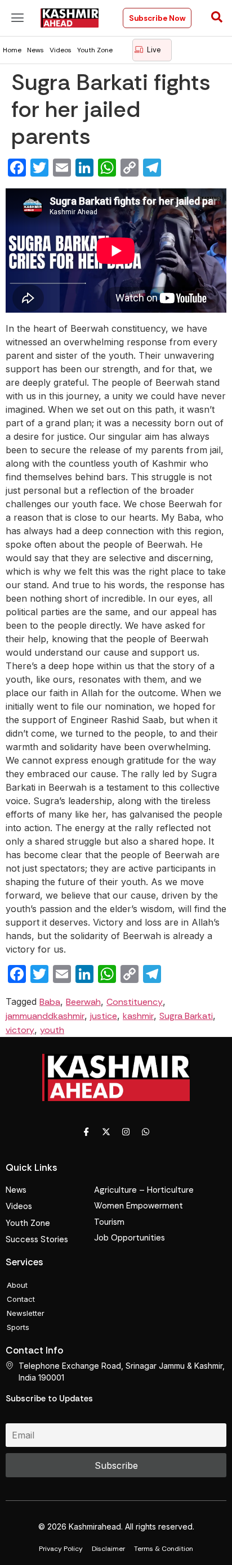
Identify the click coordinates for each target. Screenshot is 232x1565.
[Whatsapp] (145, 1132)
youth (52, 1030)
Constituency (134, 1002)
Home (12, 50)
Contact (21, 1299)
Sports (18, 1327)
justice (103, 1016)
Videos (61, 50)
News (35, 50)
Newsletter (25, 1313)
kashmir (138, 1016)
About (17, 1284)
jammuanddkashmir (45, 1016)
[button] (17, 18)
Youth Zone (95, 50)
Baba (49, 1002)
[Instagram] (126, 1132)
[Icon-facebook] (86, 1132)
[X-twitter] (106, 1132)
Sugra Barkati (186, 1016)
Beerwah (83, 1002)
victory (20, 1030)
